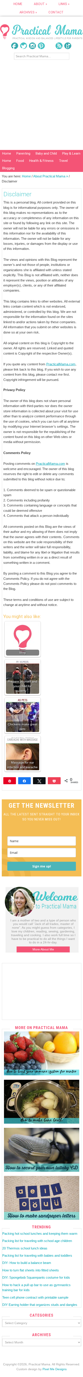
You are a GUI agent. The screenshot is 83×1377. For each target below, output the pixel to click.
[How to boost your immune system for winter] (41, 1053)
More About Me (43, 949)
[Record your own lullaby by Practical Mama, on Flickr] (41, 1150)
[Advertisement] (41, 106)
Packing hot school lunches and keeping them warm (39, 1233)
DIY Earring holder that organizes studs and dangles (39, 1305)
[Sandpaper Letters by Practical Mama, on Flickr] (41, 1198)
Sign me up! (41, 866)
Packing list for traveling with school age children (37, 1241)
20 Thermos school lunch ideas (24, 1248)
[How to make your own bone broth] (41, 1102)
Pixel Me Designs (54, 1369)
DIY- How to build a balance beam (26, 1263)
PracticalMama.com (60, 364)
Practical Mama (41, 31)
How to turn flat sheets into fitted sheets (30, 1270)
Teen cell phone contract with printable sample (35, 1297)
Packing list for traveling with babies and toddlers (37, 1255)
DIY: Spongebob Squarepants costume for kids (36, 1277)
